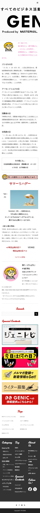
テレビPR (5, 425)
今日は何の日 (18, 488)
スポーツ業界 (24, 421)
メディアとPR (6, 483)
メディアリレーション (26, 425)
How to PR (5, 448)
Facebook (18, 504)
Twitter (16, 504)
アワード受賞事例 (7, 470)
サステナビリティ (8, 480)
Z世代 (22, 416)
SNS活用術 (6, 486)
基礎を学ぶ (6, 451)
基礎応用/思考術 (7, 454)
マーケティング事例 (8, 476)
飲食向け (5, 433)
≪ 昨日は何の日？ (13, 247)
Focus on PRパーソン (20, 492)
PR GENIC (23, 510)
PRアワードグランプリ (9, 416)
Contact (21, 504)
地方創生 (23, 429)
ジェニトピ (17, 485)
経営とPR (5, 458)
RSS (24, 504)
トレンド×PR (6, 473)
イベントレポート (7, 421)
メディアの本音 (7, 490)
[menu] (37, 2)
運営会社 (30, 465)
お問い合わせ (31, 473)
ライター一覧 (31, 456)
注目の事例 (5, 461)
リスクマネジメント (8, 429)
